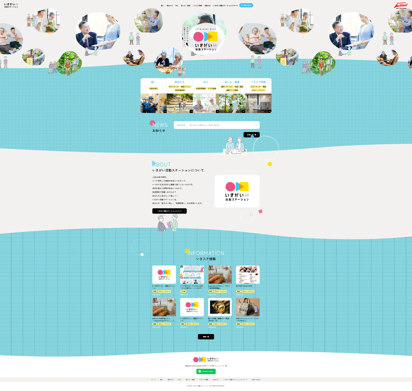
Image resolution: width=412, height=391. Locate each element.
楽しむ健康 (185, 5)
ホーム (153, 379)
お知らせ (207, 5)
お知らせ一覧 (251, 135)
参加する (170, 5)
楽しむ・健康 (190, 379)
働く (162, 5)
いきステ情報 (197, 5)
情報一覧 (206, 337)
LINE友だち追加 (207, 371)
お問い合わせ (247, 5)
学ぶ (176, 5)
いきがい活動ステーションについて (225, 5)
